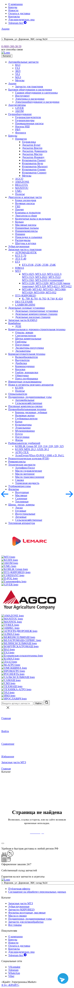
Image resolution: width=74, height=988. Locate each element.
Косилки (20, 369)
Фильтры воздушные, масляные (27, 912)
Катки (18, 421)
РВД (17, 129)
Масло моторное (25, 473)
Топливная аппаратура (21, 523)
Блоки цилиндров (25, 200)
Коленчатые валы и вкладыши (33, 218)
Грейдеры (21, 341)
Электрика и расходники (29, 98)
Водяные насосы (25, 203)
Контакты (14, 16)
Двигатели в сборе (26, 215)
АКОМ (19, 111)
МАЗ (18, 77)
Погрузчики (22, 344)
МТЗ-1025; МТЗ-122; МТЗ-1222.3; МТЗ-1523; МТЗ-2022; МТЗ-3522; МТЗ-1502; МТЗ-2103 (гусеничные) (43, 277)
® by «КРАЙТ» (10, 985)
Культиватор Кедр (32, 163)
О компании (15, 4)
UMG (18, 191)
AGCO (19, 178)
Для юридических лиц (21, 19)
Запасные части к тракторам (24, 249)
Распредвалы (22, 240)
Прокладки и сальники (28, 237)
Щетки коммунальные (28, 338)
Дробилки (21, 363)
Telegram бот (16, 23)
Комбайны (14, 323)
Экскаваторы (23, 350)
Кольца (19, 221)
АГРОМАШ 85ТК (26, 252)
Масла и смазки (17, 915)
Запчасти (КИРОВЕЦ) (21, 909)
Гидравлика (29, 141)
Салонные (21, 498)
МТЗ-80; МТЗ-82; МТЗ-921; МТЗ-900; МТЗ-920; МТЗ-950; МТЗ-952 (44, 291)
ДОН (18, 326)
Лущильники (23, 427)
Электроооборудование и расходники (37, 101)
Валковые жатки (25, 415)
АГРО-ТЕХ (22, 452)
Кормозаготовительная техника (26, 354)
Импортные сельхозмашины (24, 381)
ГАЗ (17, 68)
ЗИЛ (17, 71)
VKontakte (14, 966)
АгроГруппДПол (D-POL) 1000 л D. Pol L (39, 455)
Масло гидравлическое (28, 470)
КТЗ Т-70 (20, 255)
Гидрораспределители (28, 117)
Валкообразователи (26, 357)
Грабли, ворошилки (26, 372)
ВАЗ (17, 65)
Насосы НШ (22, 126)
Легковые (21, 516)
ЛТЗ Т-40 (20, 258)
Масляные (21, 495)
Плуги (19, 433)
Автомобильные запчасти (23, 61)
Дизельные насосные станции (32, 317)
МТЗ (18, 271)
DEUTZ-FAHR (24, 301)
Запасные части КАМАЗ (22, 320)
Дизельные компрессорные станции (36, 314)
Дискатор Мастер (32, 154)
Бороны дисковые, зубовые (31, 412)
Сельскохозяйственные (28, 403)
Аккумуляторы (17, 104)
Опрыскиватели (17, 393)
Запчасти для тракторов (29, 86)
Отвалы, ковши (24, 332)
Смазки (19, 480)
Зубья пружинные (18, 246)
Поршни (20, 234)
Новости (13, 10)
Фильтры (13, 489)
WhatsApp (14, 973)
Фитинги (20, 132)
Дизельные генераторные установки (36, 310)
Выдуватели (22, 360)
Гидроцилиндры (24, 120)
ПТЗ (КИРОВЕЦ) (25, 295)
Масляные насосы (25, 224)
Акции (5, 28)
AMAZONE (22, 181)
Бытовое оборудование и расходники (30, 89)
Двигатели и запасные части (25, 197)
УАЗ (17, 74)
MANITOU (21, 187)
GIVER (19, 108)
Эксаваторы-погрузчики (29, 347)
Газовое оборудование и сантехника (36, 92)
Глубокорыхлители (26, 418)
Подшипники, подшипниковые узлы (30, 397)
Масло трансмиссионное (29, 476)
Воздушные (22, 492)
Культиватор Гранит (34, 160)
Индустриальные (25, 513)
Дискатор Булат (31, 144)
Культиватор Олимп (34, 169)
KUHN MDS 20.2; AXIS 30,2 (32, 449)
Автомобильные (24, 400)
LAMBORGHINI (25, 304)
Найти (38, 703)
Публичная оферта (19, 888)
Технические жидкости (21, 464)
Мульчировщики (25, 430)
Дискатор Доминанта (34, 151)
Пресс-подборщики (26, 378)
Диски (19, 507)
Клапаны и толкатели (28, 212)
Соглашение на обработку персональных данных (37, 891)
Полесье (20, 194)
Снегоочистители (25, 335)
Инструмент (22, 95)
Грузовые (20, 510)
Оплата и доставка (19, 13)
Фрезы (19, 440)
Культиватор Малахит (35, 166)
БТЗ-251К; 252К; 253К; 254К (39, 264)
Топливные (22, 501)
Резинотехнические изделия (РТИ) (28, 458)
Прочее (19, 209)
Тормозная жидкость (27, 483)
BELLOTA (21, 184)
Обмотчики (22, 375)
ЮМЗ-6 (19, 267)
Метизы (19, 80)
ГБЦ (17, 206)
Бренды (12, 7)
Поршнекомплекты (26, 231)
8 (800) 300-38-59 (11, 46)
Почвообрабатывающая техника (27, 409)
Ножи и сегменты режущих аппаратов (31, 384)
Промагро (21, 138)
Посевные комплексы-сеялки (25, 406)
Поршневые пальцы (27, 227)
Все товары (15, 924)
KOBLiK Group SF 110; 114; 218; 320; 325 (39, 446)
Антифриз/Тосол (25, 467)
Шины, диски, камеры (21, 504)
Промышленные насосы (29, 123)
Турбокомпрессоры (19, 486)
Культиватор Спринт (34, 172)
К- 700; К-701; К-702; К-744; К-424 (42, 298)
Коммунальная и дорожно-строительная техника (36, 329)
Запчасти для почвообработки (26, 921)
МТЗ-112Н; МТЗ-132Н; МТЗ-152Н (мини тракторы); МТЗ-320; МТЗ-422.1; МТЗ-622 (47, 285)
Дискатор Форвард (33, 157)
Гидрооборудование (20, 114)
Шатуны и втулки (25, 243)
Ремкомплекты (17, 461)
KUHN (19, 387)
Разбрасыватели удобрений (24, 443)
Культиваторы (23, 424)
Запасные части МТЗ (13, 762)
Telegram (13, 970)
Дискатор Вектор (32, 148)
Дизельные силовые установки (26, 307)
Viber (11, 976)
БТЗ (17, 261)
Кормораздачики (25, 366)
